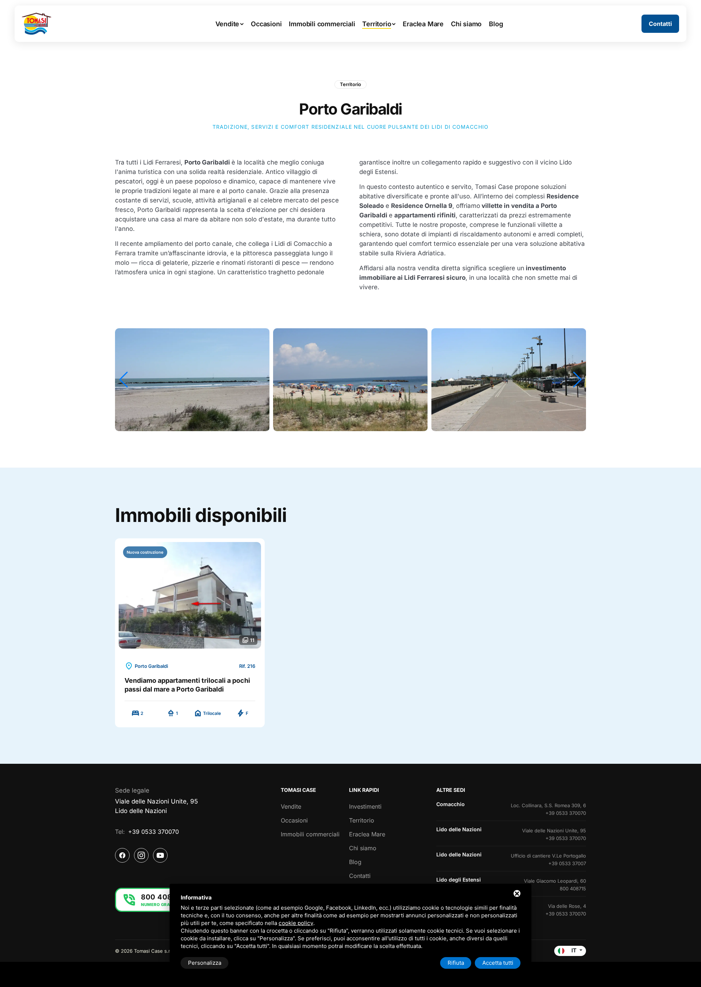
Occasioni (294, 820)
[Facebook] (122, 855)
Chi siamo (362, 848)
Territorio (350, 84)
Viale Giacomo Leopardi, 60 (555, 881)
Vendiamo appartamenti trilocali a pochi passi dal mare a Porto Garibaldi (187, 685)
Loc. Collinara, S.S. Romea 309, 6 (548, 805)
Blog (355, 862)
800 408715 (573, 888)
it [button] (574, 950)
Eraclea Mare (367, 834)
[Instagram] (141, 855)
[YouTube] (160, 855)
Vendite (291, 806)
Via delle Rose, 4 (567, 906)
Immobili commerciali (310, 834)
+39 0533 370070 (153, 831)
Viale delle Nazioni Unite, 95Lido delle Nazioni (156, 806)
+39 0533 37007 (567, 863)
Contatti (360, 875)
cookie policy (296, 923)
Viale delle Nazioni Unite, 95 (554, 830)
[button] (124, 380)
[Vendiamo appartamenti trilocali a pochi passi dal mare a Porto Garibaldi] (190, 595)
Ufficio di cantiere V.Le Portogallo (548, 856)
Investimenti (365, 806)
